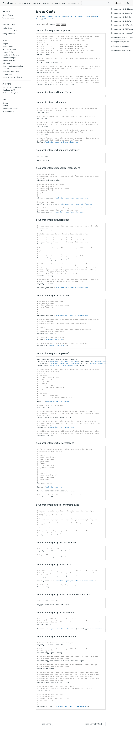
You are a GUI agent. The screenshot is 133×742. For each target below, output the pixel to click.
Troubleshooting (8, 111)
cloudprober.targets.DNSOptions (121, 9)
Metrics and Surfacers (10, 108)
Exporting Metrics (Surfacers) (12, 87)
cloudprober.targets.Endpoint (121, 17)
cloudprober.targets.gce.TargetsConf (63, 361)
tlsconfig (39, 19)
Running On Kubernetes (11, 55)
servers (80, 16)
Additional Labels (8, 60)
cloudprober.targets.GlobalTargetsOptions (121, 21)
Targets (5, 44)
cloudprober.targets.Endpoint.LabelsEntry (61, 142)
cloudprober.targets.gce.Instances (61, 629)
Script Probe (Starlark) (10, 49)
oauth (64, 16)
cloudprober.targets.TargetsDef (121, 33)
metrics (57, 16)
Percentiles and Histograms (12, 69)
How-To (46, 3)
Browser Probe (7, 52)
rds (75, 16)
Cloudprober (9, 3)
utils (44, 19)
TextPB (64, 24)
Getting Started (7, 15)
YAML (57, 24)
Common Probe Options (11, 31)
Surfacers (56, 3)
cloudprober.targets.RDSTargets (121, 29)
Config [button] (36, 3)
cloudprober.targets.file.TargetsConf (64, 363)
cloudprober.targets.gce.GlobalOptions (76, 204)
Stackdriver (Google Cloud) (11, 93)
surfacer (88, 16)
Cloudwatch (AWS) (8, 90)
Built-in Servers (7, 74)
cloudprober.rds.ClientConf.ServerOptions (71, 198)
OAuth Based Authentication (12, 66)
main (44, 16)
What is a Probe (8, 18)
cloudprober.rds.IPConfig (57, 345)
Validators (6, 63)
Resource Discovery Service (12, 77)
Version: (38, 24)
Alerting (5, 106)
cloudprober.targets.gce (120, 46)
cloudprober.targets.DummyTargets (121, 13)
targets (95, 16)
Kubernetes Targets (9, 58)
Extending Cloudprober (10, 71)
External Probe (7, 46)
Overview (6, 12)
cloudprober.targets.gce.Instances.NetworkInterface (74, 581)
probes (69, 16)
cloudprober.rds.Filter (54, 339)
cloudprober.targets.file (120, 42)
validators (51, 19)
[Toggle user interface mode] (128, 3)
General (5, 103)
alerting (50, 16)
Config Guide (7, 28)
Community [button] (73, 3)
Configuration (8, 25)
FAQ (63, 3)
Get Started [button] (24, 3)
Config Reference (8, 33)
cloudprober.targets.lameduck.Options (69, 212)
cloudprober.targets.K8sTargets (121, 25)
